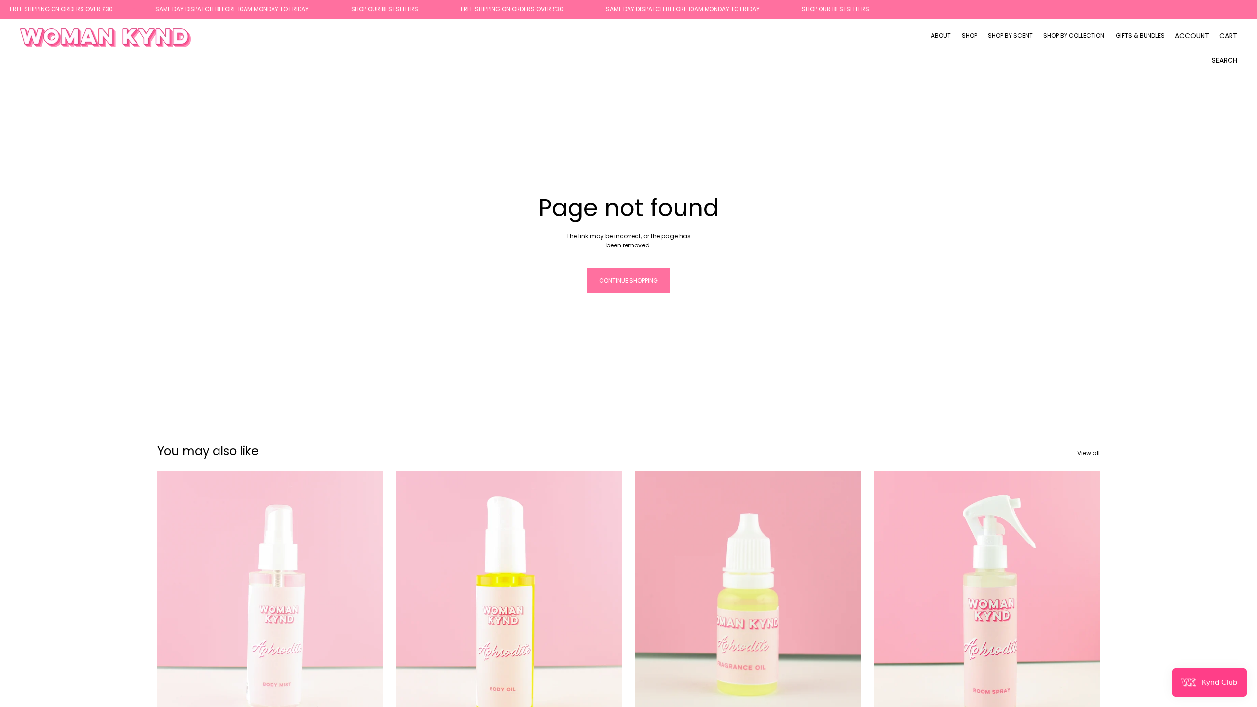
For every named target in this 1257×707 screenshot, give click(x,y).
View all (1088, 453)
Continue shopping (628, 280)
